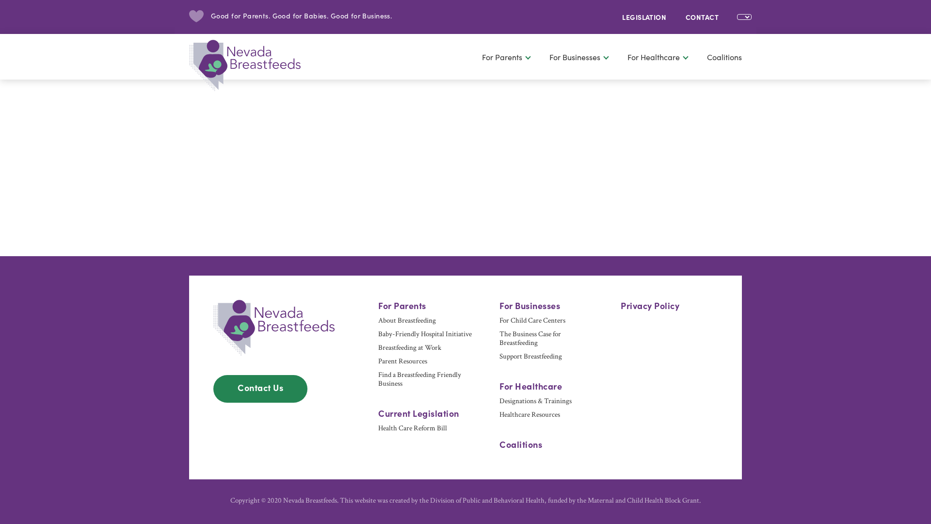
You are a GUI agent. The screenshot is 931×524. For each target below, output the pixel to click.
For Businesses (574, 56)
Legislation (644, 17)
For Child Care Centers (532, 320)
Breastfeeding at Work (409, 348)
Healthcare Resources (529, 414)
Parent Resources (402, 361)
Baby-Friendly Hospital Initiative (425, 334)
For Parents (502, 56)
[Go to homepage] (252, 62)
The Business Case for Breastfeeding (530, 338)
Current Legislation (418, 413)
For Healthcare (653, 56)
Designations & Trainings (535, 401)
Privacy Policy (650, 305)
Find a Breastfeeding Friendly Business (419, 379)
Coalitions (724, 56)
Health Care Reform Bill (412, 428)
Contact (702, 17)
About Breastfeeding (407, 320)
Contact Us (260, 387)
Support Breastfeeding (530, 356)
